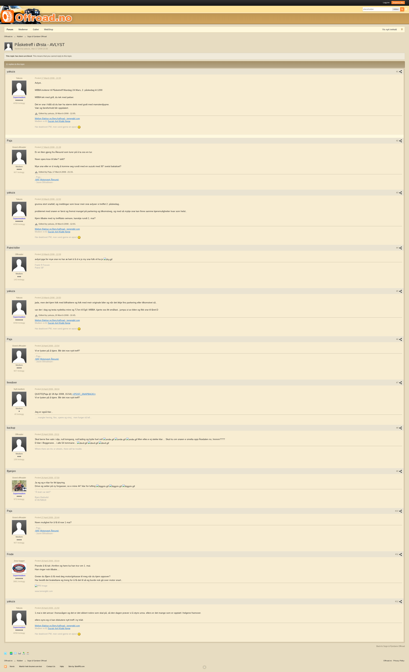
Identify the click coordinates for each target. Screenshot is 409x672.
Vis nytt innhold (389, 29)
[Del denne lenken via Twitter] (5, 653)
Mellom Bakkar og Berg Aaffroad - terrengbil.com (57, 119)
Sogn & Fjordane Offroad (37, 661)
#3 (397, 193)
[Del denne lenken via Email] (15, 653)
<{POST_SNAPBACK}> (84, 394)
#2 (397, 141)
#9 (397, 471)
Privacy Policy (398, 661)
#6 (397, 339)
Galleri (36, 29)
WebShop (48, 29)
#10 (397, 511)
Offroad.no (8, 661)
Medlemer (23, 29)
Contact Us (50, 666)
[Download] (23, 653)
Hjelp (62, 666)
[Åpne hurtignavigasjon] (402, 29)
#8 (397, 428)
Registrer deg (398, 3)
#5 (397, 291)
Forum (10, 29)
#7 (397, 382)
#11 (397, 554)
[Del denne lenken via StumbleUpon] (11, 653)
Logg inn (386, 3)
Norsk (12, 666)
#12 (397, 601)
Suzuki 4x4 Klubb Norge (59, 121)
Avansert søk (406, 9)
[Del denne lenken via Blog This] (28, 653)
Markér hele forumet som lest (30, 666)
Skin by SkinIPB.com (76, 666)
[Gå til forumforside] (37, 14)
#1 (397, 72)
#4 (397, 248)
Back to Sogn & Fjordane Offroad (390, 646)
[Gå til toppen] (204, 667)
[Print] (19, 653)
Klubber (20, 661)
